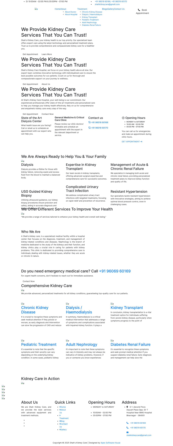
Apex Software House (110, 443)
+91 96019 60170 (119, 1)
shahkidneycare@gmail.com (107, 4)
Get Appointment (30, 54)
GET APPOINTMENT (131, 141)
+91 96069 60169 (115, 271)
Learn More (47, 54)
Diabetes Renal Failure (91, 25)
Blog (62, 421)
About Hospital (71, 14)
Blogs (104, 9)
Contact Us (119, 9)
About (63, 9)
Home (57, 9)
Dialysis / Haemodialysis (92, 14)
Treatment (82, 9)
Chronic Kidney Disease (92, 12)
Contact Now (48, 114)
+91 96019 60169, (103, 1)
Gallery (110, 9)
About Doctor (70, 12)
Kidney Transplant (89, 17)
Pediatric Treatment (90, 20)
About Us (46, 84)
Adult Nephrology (89, 22)
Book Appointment (142, 11)
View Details (27, 333)
